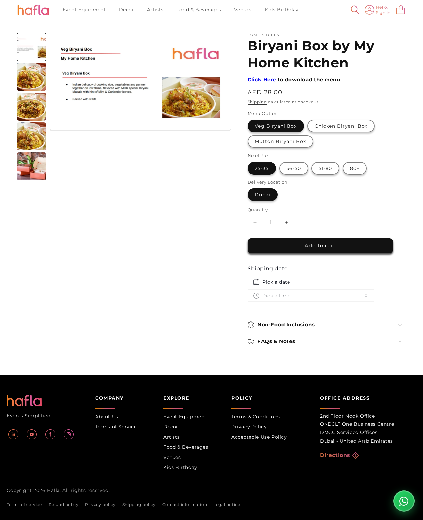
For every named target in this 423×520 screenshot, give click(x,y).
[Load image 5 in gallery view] (31, 166)
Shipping (257, 102)
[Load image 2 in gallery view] (31, 77)
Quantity (258, 209)
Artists (171, 437)
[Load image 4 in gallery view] (31, 136)
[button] (87, 10)
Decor (170, 427)
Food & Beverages (185, 447)
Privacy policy (100, 504)
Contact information (184, 504)
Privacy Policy (249, 427)
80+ (355, 168)
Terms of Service (116, 427)
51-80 (325, 168)
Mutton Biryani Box (280, 141)
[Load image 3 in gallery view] (31, 107)
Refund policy (64, 504)
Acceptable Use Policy (259, 437)
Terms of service (24, 504)
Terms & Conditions (255, 417)
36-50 (294, 168)
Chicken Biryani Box (341, 126)
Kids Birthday (180, 467)
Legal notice (226, 504)
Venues (172, 457)
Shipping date (268, 268)
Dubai (262, 195)
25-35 (262, 168)
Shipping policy (139, 504)
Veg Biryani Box (276, 126)
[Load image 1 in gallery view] (31, 47)
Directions (335, 455)
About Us (106, 417)
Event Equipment (185, 417)
